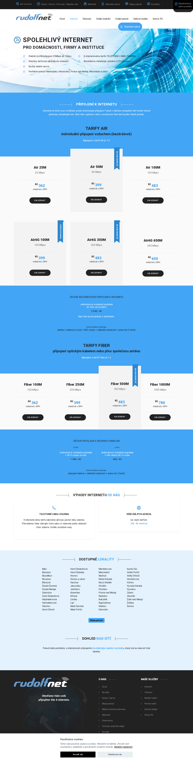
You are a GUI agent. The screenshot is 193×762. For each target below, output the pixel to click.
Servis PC (158, 18)
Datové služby (140, 18)
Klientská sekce (113, 4)
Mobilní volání (151, 698)
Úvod (62, 18)
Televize (87, 18)
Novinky (105, 692)
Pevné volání (150, 704)
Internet (74, 18)
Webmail (92, 4)
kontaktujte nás (66, 114)
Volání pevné (121, 18)
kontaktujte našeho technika (108, 648)
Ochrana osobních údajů (113, 726)
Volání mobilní (103, 18)
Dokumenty (107, 720)
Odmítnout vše (115, 754)
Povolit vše (78, 754)
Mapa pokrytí (136, 4)
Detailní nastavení (123, 747)
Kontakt (105, 732)
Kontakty (155, 4)
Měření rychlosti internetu (113, 709)
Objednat (40, 200)
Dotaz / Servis (60, 4)
